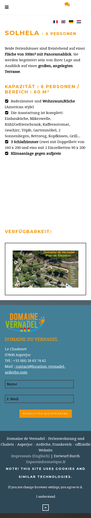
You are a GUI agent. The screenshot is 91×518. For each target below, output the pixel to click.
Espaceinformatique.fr (46, 462)
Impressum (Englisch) (30, 456)
